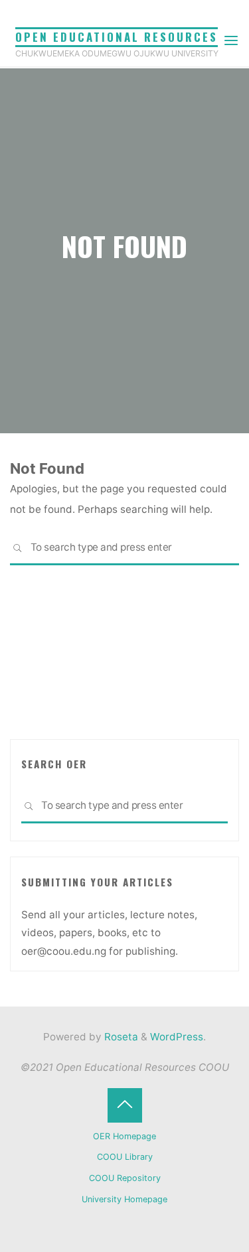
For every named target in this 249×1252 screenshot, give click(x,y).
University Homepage (124, 1199)
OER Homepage (124, 1136)
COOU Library (125, 1157)
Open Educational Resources (116, 37)
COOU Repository (125, 1178)
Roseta (120, 1036)
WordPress (176, 1036)
